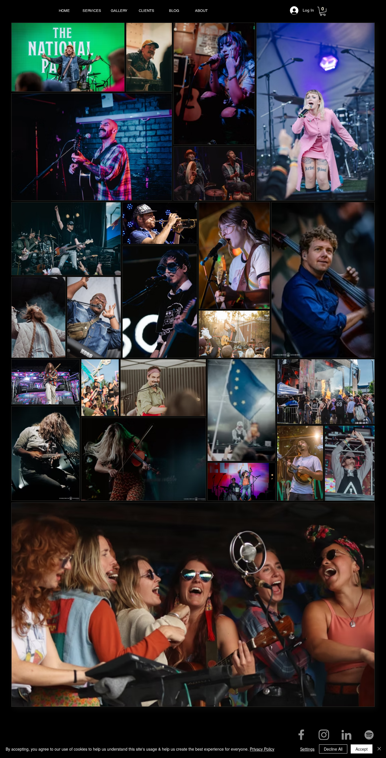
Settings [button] (307, 749)
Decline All (333, 749)
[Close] (379, 748)
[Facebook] (301, 735)
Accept (361, 749)
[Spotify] (369, 735)
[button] (322, 11)
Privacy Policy (262, 749)
